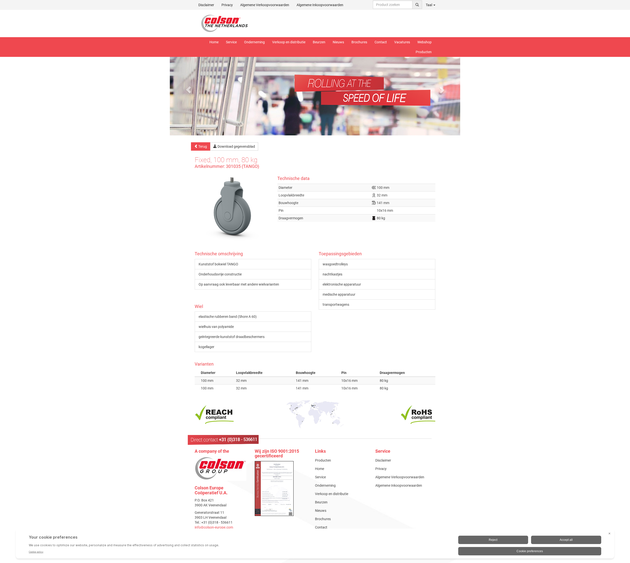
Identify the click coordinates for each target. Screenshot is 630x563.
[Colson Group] (220, 468)
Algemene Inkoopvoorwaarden (320, 5)
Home (214, 42)
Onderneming (254, 42)
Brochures (359, 42)
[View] (281, 488)
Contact (381, 42)
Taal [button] (429, 5)
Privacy (227, 5)
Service (231, 42)
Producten (424, 52)
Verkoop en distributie (288, 42)
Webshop (424, 42)
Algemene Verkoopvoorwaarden (264, 5)
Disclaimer (206, 5)
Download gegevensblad (236, 146)
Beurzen (319, 42)
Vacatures (402, 42)
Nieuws (338, 42)
